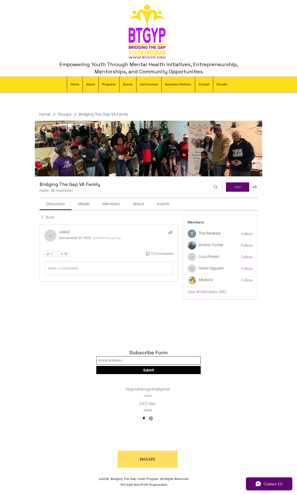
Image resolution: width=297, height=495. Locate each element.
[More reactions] (64, 254)
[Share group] (255, 187)
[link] (55, 204)
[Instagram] (150, 418)
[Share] (170, 232)
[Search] (215, 187)
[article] (108, 253)
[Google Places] (144, 418)
